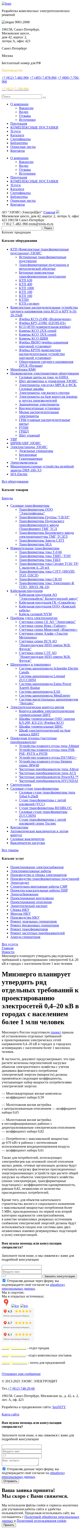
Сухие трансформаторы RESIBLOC (45, 808)
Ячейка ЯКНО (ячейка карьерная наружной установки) (43, 344)
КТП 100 (25, 292)
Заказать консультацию (59, 1276)
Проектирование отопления (31, 902)
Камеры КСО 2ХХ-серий (37, 331)
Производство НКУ (25, 917)
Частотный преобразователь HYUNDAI (48, 781)
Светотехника (20, 784)
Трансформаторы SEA (35, 544)
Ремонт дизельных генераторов (33, 921)
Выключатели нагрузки (27, 843)
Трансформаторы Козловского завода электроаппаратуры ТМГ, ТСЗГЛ (46, 534)
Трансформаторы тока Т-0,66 (40, 552)
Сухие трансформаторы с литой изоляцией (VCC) (42, 802)
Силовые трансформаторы (29, 505)
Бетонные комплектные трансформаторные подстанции (42, 274)
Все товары (10, 850)
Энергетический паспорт (29, 906)
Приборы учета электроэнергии (33, 618)
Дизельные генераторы (36, 451)
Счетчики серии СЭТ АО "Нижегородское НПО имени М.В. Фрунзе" (45, 656)
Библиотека (19, 143)
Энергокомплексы (23, 462)
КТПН (24, 299)
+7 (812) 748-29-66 (21, 1388)
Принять (8, 1525)
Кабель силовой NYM (35, 614)
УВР (13, 439)
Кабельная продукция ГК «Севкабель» (47, 602)
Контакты (17, 150)
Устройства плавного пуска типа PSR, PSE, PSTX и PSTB (47, 751)
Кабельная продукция (26, 591)
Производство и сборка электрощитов (38, 875)
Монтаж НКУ (20, 913)
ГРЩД (24, 431)
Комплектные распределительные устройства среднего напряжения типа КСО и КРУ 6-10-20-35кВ (44, 311)
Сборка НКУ (19, 910)
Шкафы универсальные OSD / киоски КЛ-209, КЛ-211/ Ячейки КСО (47, 720)
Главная (49, 212)
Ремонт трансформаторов (29, 929)
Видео (23, 112)
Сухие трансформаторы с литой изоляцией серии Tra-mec (42, 821)
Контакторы (19, 827)
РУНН (24, 427)
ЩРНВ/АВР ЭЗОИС (25, 443)
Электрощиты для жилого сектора (44, 393)
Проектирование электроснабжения (37, 867)
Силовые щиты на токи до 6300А (43, 377)
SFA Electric (19, 474)
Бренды (7, 498)
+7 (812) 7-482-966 (15, 77)
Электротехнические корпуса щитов (37, 707)
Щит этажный (29, 435)
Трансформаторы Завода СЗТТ (41, 540)
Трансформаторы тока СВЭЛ (40, 579)
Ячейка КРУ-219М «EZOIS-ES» (42, 323)
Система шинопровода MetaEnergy (44, 695)
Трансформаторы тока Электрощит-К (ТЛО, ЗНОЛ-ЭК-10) (46, 585)
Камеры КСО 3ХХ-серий (37, 334)
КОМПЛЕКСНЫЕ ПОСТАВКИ (34, 127)
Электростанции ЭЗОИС (29, 447)
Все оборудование (15, 481)
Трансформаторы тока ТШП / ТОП (45, 556)
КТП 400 (25, 284)
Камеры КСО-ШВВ (33, 338)
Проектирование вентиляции (32, 898)
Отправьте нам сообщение (21, 1374)
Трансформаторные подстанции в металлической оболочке (44, 266)
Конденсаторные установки (39, 408)
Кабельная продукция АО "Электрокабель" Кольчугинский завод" (48, 596)
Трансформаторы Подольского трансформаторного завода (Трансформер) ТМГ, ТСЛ (41, 525)
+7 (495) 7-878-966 (43, 77)
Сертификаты (20, 139)
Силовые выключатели (27, 839)
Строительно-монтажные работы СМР (38, 886)
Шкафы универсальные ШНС (41, 726)
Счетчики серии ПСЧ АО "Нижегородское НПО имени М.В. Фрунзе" (45, 645)
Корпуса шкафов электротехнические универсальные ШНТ (47, 713)
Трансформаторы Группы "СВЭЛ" (44, 517)
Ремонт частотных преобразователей (37, 933)
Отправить (10, 1481)
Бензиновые (28, 455)
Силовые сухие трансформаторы (34, 788)
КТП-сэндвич (29, 303)
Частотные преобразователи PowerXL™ (48, 777)
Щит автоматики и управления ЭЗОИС (48, 381)
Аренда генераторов (25, 937)
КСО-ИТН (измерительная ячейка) (44, 327)
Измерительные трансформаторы (34, 548)
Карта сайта (10, 1414)
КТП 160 (25, 296)
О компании (19, 104)
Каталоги (17, 135)
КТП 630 (25, 280)
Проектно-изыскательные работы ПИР (39, 890)
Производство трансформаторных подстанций (44, 879)
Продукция (18, 123)
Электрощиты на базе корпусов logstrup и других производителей (48, 398)
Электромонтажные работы (30, 871)
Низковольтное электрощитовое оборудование (44, 373)
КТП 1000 (26, 288)
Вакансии (26, 108)
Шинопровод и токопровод (30, 664)
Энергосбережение (24, 894)
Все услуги (10, 944)
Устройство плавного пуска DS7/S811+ (48, 757)
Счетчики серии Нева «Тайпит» (43, 626)
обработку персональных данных (33, 1286)
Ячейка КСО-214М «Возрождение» (45, 319)
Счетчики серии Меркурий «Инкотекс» (48, 629)
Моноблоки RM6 (23, 369)
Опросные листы (23, 147)
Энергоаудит (19, 882)
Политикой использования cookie (41, 1521)
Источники (27, 119)
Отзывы (25, 116)
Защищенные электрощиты (39, 404)
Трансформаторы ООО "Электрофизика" (36, 511)
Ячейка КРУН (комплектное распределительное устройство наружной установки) (42, 354)
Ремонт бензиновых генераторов (34, 925)
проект (56, 1032)
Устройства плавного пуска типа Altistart (49, 746)
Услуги (15, 131)
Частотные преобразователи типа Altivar (49, 769)
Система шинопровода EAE (39, 691)
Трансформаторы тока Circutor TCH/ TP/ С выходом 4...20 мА (48, 565)
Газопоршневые (31, 458)
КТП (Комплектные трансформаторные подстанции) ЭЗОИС (39, 251)
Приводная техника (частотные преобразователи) (33, 740)
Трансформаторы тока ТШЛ (39, 560)
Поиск (48, 228)
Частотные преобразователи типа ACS (47, 773)
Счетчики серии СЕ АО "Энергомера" (47, 622)
